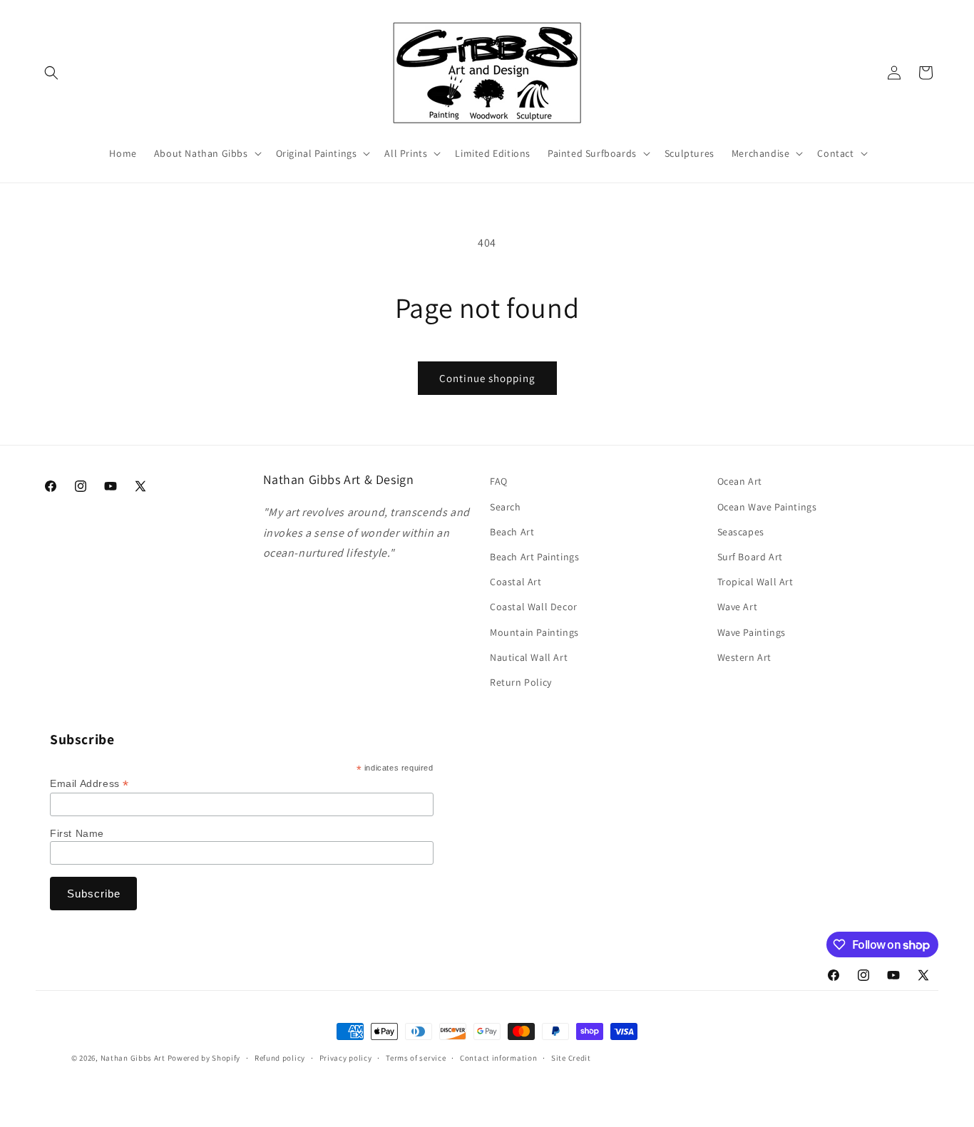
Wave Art (737, 606)
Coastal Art (516, 581)
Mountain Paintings (534, 632)
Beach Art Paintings (534, 556)
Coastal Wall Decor (534, 606)
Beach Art (512, 531)
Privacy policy (345, 1058)
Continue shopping (487, 378)
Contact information (498, 1058)
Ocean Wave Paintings (767, 506)
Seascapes (740, 531)
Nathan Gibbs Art (133, 1058)
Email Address (89, 784)
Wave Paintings (751, 632)
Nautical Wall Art (529, 657)
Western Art (744, 657)
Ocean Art (739, 481)
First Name (77, 833)
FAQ (499, 481)
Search (505, 506)
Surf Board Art (750, 556)
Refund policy (280, 1058)
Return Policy (521, 682)
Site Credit (571, 1058)
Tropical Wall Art (755, 581)
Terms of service (416, 1058)
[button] (51, 72)
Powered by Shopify (204, 1058)
